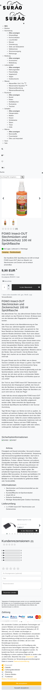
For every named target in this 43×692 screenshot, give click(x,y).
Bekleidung (13, 63)
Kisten (11, 99)
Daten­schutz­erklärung (21, 661)
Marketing (8, 672)
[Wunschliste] (21, 161)
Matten (11, 115)
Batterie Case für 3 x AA (24, 519)
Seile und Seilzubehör (16, 47)
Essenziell (8, 665)
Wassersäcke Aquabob (18, 86)
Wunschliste (7, 281)
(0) (16, 229)
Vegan (11, 76)
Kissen (11, 118)
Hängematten (13, 113)
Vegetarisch (13, 74)
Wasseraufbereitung (16, 88)
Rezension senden (9, 592)
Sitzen (11, 122)
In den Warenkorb (26, 287)
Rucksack (7, 92)
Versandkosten (7, 297)
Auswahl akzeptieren (21, 688)
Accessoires (13, 60)
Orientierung (13, 44)
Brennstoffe (13, 134)
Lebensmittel (8, 65)
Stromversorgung (15, 51)
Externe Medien (10, 674)
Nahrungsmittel (14, 70)
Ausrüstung (8, 30)
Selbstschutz (13, 49)
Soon (6, 141)
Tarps (11, 125)
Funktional (8, 676)
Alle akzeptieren (21, 683)
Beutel (11, 97)
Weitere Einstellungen (9, 679)
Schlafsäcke (13, 120)
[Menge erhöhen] (8, 285)
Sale (5, 143)
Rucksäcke (12, 104)
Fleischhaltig (13, 72)
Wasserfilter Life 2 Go (17, 83)
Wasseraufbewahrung (16, 90)
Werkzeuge (13, 53)
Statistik (8, 667)
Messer (11, 42)
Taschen (12, 106)
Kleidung (7, 56)
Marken (7, 28)
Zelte (10, 127)
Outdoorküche (14, 79)
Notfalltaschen (14, 102)
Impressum (30, 657)
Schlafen (7, 109)
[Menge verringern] (8, 288)
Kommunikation (14, 37)
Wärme (6, 129)
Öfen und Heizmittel (16, 138)
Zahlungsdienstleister (12, 670)
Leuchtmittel (13, 40)
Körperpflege (13, 35)
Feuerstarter (13, 136)
